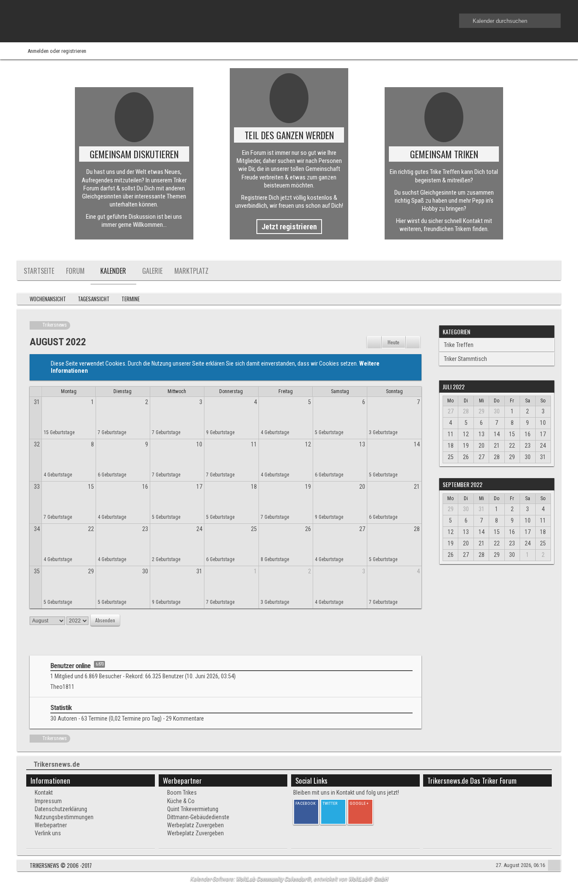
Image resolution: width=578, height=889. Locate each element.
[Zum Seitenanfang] (554, 866)
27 (362, 529)
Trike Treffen (458, 344)
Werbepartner (51, 825)
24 (199, 529)
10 (199, 444)
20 (362, 486)
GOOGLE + (359, 803)
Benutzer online (70, 665)
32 (37, 444)
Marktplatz (191, 271)
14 (417, 444)
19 (308, 486)
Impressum (48, 801)
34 (37, 529)
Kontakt (44, 792)
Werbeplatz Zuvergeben (195, 825)
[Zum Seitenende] (551, 299)
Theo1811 (62, 686)
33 (37, 486)
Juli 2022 (454, 386)
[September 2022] (413, 342)
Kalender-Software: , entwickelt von (289, 878)
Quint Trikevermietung (192, 809)
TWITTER (329, 803)
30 (145, 571)
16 (145, 486)
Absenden (105, 620)
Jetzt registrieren (289, 226)
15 (91, 486)
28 (417, 529)
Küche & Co (181, 801)
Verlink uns (48, 833)
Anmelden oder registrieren (57, 51)
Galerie (152, 271)
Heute (393, 342)
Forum (75, 271)
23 (145, 529)
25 (254, 529)
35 (37, 571)
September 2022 (462, 484)
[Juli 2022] (374, 342)
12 (308, 444)
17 (199, 486)
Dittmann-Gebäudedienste (198, 817)
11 (254, 444)
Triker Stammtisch (465, 358)
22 (91, 529)
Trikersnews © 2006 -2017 (61, 865)
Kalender (113, 271)
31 (37, 402)
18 (254, 486)
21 (417, 486)
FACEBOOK (305, 803)
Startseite (39, 271)
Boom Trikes (182, 792)
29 (91, 571)
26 (308, 529)
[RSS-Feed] (527, 299)
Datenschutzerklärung (61, 809)
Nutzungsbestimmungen (64, 817)
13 (362, 444)
